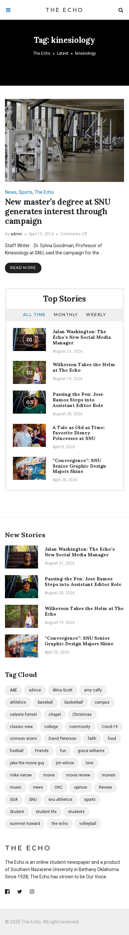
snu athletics (60, 799)
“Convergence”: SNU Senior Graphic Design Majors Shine (79, 466)
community (79, 726)
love (89, 763)
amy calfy (93, 690)
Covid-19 (110, 726)
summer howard (25, 823)
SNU (33, 799)
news (38, 787)
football (16, 750)
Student (17, 811)
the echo (60, 823)
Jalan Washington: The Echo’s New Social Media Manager (82, 337)
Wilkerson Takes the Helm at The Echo (84, 367)
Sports (25, 192)
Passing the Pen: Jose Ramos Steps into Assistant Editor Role (78, 399)
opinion (80, 787)
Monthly (66, 314)
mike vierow (21, 775)
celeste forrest (23, 714)
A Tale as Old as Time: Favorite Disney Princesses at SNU (79, 433)
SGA (14, 799)
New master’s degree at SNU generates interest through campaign (58, 211)
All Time (34, 314)
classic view (21, 726)
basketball (73, 702)
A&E (13, 690)
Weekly (96, 314)
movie (49, 775)
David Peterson (62, 738)
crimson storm (23, 738)
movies (108, 775)
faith (92, 738)
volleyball (87, 823)
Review (105, 787)
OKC (59, 787)
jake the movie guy (27, 763)
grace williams (91, 750)
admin (16, 234)
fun (63, 750)
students (76, 811)
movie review (78, 775)
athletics (18, 702)
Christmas (82, 714)
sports (90, 799)
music (16, 787)
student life (46, 811)
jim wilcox (65, 763)
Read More (23, 267)
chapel (55, 714)
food (112, 738)
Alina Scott (62, 690)
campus (102, 702)
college (51, 726)
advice (35, 690)
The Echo (65, 10)
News (11, 192)
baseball (45, 702)
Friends (42, 750)
